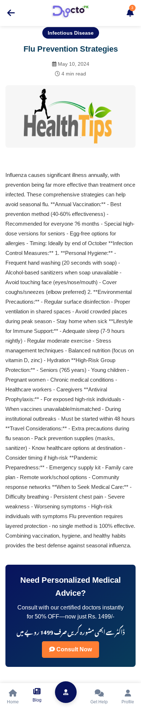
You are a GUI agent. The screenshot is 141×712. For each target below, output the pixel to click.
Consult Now (73, 649)
